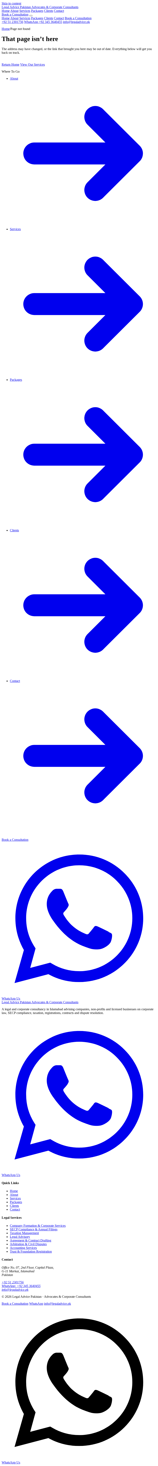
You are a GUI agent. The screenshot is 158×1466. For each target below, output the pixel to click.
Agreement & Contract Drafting (30, 1240)
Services (24, 11)
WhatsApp (36, 1303)
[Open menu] (31, 15)
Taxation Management (24, 1233)
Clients (48, 11)
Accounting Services (23, 1248)
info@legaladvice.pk (76, 22)
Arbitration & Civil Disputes (28, 1244)
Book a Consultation (15, 14)
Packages (37, 11)
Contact (59, 11)
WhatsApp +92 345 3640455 (43, 22)
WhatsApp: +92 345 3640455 (21, 1286)
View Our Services (32, 64)
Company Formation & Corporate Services (38, 1225)
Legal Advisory (20, 1236)
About (14, 11)
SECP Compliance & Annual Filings (33, 1229)
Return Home (10, 64)
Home (6, 11)
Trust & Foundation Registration (31, 1251)
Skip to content (11, 3)
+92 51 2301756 (12, 22)
